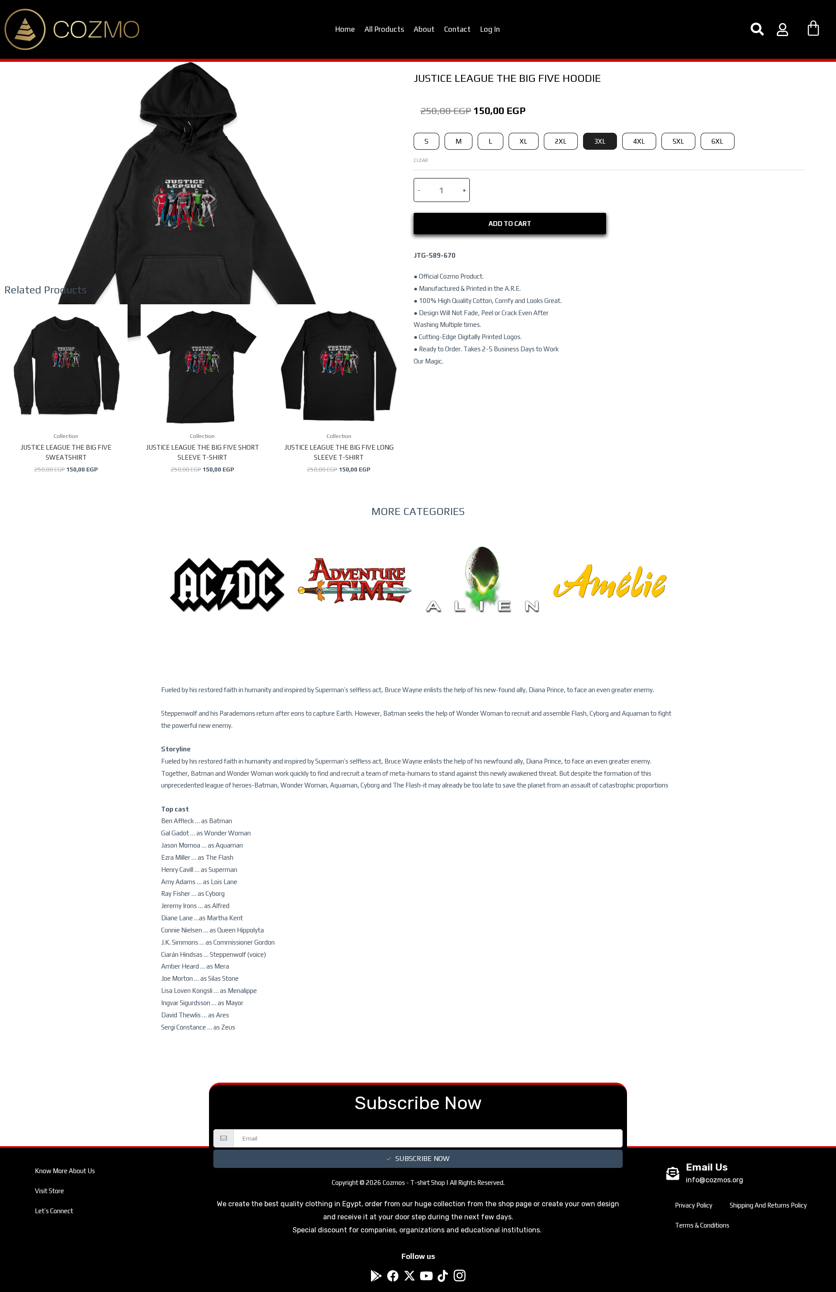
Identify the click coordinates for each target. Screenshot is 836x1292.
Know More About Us (65, 1170)
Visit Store (49, 1190)
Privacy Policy (693, 1205)
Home (345, 29)
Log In (490, 29)
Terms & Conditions (702, 1225)
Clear (421, 160)
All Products (384, 29)
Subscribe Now (422, 1158)
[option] (227, 602)
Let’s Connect (54, 1211)
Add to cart (510, 223)
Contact (457, 29)
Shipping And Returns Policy (768, 1205)
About (424, 29)
